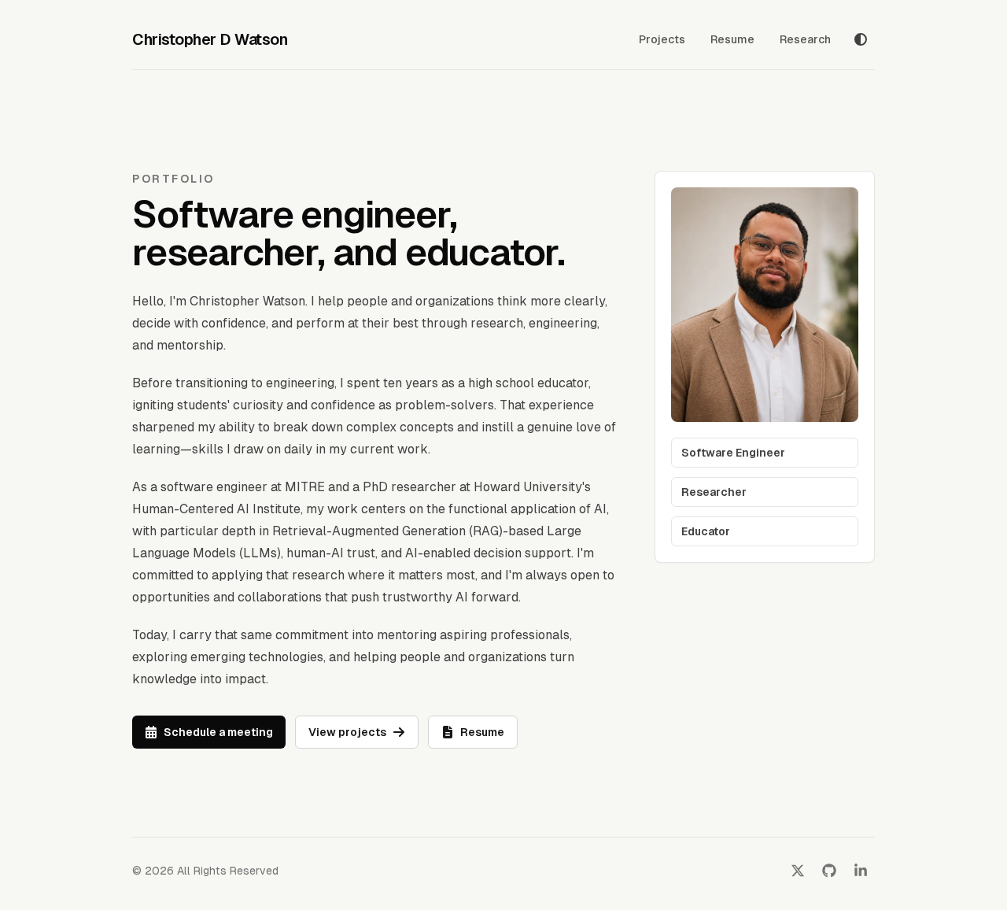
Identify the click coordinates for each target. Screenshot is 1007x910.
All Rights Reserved (227, 870)
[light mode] (861, 39)
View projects (347, 732)
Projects (662, 39)
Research (805, 39)
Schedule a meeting (218, 732)
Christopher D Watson (209, 39)
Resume (732, 39)
